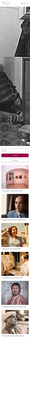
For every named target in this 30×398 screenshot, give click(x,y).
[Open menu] (27, 3)
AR (24, 3)
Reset (16, 160)
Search (16, 155)
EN (22, 3)
